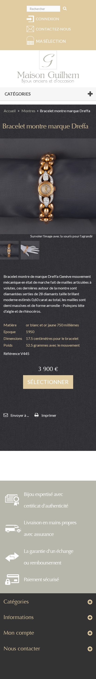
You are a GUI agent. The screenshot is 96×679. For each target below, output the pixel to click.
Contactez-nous (52, 29)
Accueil (10, 110)
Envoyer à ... (19, 415)
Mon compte (18, 633)
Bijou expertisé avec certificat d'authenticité (46, 500)
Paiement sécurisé (41, 579)
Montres (28, 110)
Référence (11, 353)
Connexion (47, 18)
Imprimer (48, 415)
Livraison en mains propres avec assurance (50, 528)
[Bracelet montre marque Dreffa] (9, 250)
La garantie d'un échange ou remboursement (48, 557)
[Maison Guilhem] (48, 67)
